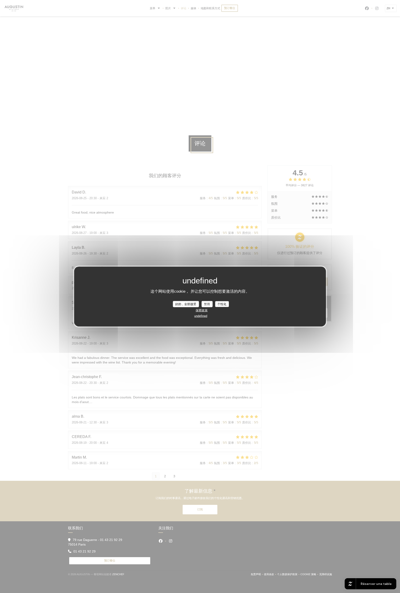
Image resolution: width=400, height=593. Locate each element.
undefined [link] (200, 316)
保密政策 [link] (202, 310)
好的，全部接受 (185, 304)
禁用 (207, 304)
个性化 (221, 304)
